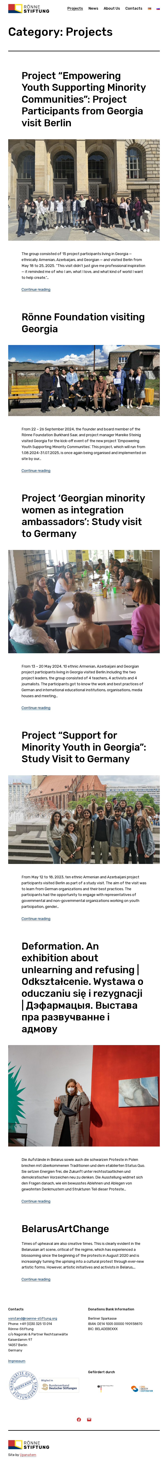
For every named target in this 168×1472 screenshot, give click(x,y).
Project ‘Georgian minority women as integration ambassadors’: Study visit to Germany (83, 515)
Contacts (133, 8)
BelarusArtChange (65, 1229)
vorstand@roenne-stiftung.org (32, 1318)
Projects (75, 8)
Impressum (16, 1361)
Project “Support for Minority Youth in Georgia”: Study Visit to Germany (84, 747)
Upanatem (28, 1455)
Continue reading (36, 289)
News (93, 8)
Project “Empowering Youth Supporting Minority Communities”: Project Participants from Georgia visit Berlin (84, 99)
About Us (112, 8)
